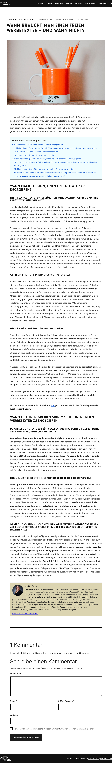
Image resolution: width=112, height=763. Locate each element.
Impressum (93, 758)
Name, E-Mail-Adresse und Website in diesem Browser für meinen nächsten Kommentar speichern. (54, 729)
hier (53, 405)
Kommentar (16, 673)
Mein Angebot (90, 3)
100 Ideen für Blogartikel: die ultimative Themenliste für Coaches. (55, 653)
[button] (5, 758)
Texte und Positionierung (20, 20)
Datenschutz (106, 758)
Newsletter (104, 3)
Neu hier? (41, 3)
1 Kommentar (82, 20)
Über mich (59, 3)
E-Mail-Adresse (66, 701)
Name (13, 701)
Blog (50, 3)
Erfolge (78, 3)
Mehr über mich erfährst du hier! (25, 613)
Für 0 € (69, 3)
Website (14, 715)
